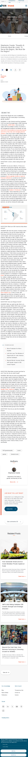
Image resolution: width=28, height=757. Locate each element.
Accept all (13, 755)
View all (5, 672)
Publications (4, 695)
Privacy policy (5, 744)
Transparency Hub (19, 690)
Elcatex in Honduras (15, 190)
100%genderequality (8, 450)
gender (4, 454)
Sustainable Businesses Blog (13, 17)
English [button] (2, 1)
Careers (17, 695)
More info (12, 482)
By (1, 74)
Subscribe (10, 509)
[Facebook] (3, 706)
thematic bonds (14, 454)
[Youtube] (16, 706)
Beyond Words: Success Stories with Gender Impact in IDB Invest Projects (15, 362)
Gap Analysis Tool (6, 292)
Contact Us (17, 692)
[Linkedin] (7, 706)
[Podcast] (21, 706)
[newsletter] (3, 710)
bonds (19, 450)
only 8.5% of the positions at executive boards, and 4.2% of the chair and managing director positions (13, 131)
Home (4, 17)
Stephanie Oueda (3, 76)
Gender (23, 17)
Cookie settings (5, 746)
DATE (2, 80)
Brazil (2, 275)
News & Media (5, 692)
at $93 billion (11, 125)
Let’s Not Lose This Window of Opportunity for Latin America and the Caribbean (15, 355)
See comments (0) (12, 521)
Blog (3, 690)
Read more (21, 576)
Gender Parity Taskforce (7, 389)
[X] (12, 706)
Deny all (13, 751)
